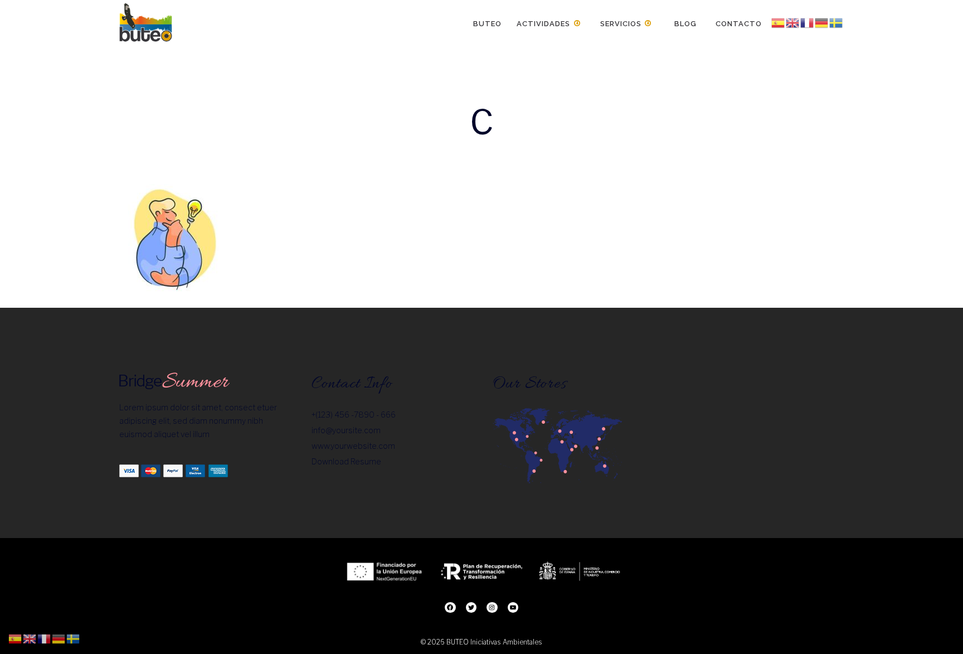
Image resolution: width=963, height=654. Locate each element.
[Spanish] (778, 23)
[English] (793, 23)
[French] (807, 23)
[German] (822, 23)
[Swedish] (836, 23)
